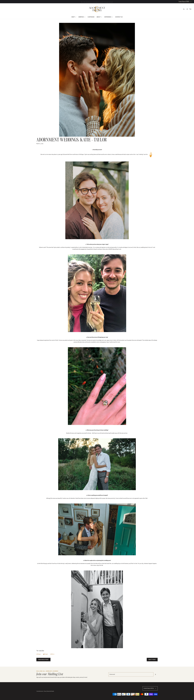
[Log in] (187, 9)
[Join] (155, 674)
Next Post (152, 659)
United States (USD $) (149, 688)
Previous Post (43, 659)
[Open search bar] (183, 9)
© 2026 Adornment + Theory (41, 691)
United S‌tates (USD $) (184, 1)
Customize (91, 17)
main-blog (41, 650)
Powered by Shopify (50, 691)
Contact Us (118, 17)
